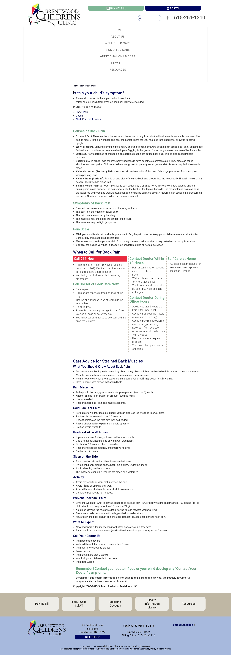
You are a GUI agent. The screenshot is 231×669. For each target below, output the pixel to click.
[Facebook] (168, 18)
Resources (67, 635)
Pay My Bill (118, 8)
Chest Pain (82, 112)
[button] (118, 37)
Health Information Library (153, 619)
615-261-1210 (193, 17)
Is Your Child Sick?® (153, 603)
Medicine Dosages (66, 619)
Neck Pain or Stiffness (88, 119)
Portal (174, 8)
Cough (79, 115)
